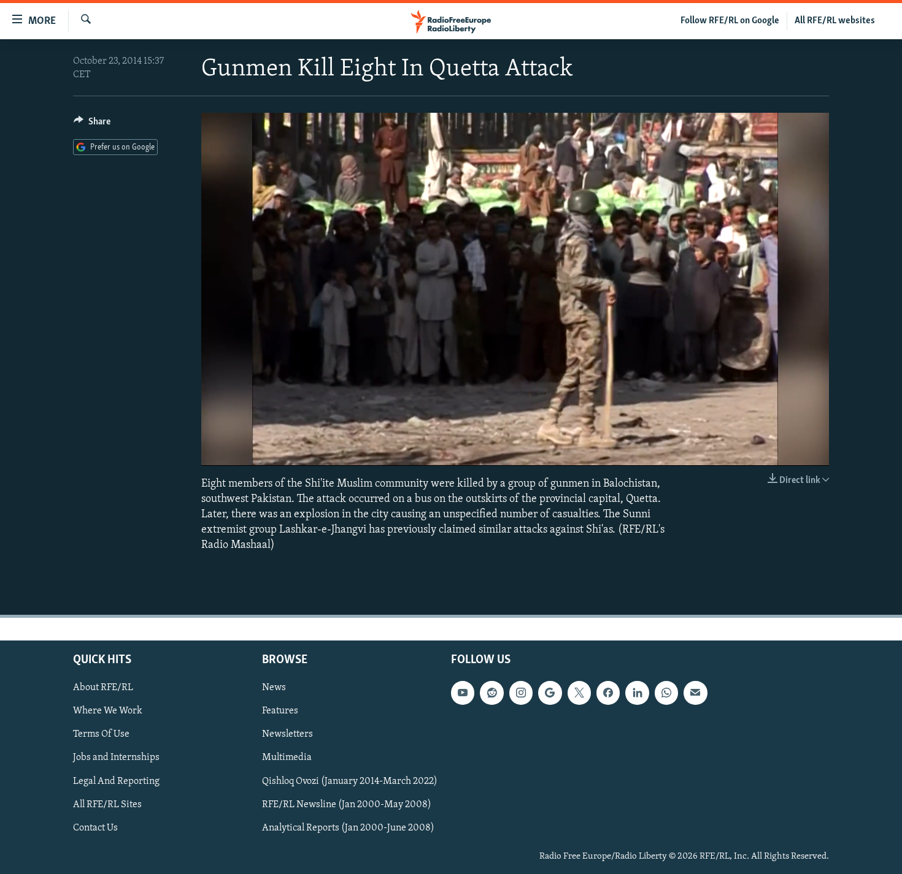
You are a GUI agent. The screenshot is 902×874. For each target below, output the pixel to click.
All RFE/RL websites (835, 21)
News (274, 688)
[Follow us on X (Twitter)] (579, 692)
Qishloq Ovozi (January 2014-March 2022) (350, 781)
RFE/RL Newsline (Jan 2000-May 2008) (346, 804)
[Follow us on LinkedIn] (637, 692)
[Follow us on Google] (549, 692)
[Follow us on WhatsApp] (666, 692)
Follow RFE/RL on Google (729, 21)
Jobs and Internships (116, 757)
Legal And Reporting (116, 781)
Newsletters (287, 734)
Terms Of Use (101, 734)
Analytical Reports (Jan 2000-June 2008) (348, 827)
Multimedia (287, 757)
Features (280, 711)
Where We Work (107, 711)
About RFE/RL (103, 688)
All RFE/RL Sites (107, 804)
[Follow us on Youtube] (462, 692)
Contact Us (95, 827)
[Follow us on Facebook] (608, 692)
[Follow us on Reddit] (491, 692)
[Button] (92, 124)
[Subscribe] (695, 692)
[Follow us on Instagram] (521, 692)
